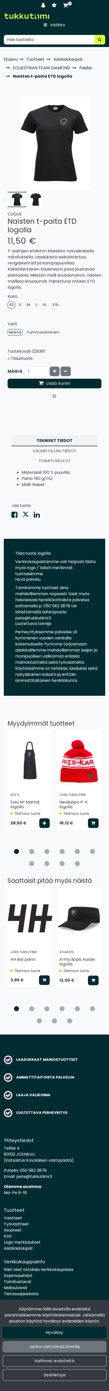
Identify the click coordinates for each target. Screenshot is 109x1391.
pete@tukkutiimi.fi (34, 1176)
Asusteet (13, 1230)
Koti (7, 1236)
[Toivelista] (55, 5)
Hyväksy (55, 1332)
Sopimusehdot (18, 1275)
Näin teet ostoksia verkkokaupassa (38, 1269)
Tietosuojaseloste (21, 1294)
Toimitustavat (17, 1282)
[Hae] (100, 39)
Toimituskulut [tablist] (55, 461)
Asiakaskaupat (18, 1248)
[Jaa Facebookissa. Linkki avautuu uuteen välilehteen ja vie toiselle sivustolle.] (17, 516)
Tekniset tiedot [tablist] (54, 440)
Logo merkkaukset (22, 1242)
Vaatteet (13, 1218)
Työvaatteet (16, 1224)
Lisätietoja (55, 1375)
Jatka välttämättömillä (54, 1347)
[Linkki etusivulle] (26, 16)
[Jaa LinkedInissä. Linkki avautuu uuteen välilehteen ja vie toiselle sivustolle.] (39, 516)
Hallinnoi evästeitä (54, 1361)
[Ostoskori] (65, 5)
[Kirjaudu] (44, 5)
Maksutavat (15, 1288)
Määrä (15, 371)
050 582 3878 (33, 1170)
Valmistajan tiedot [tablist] (54, 451)
